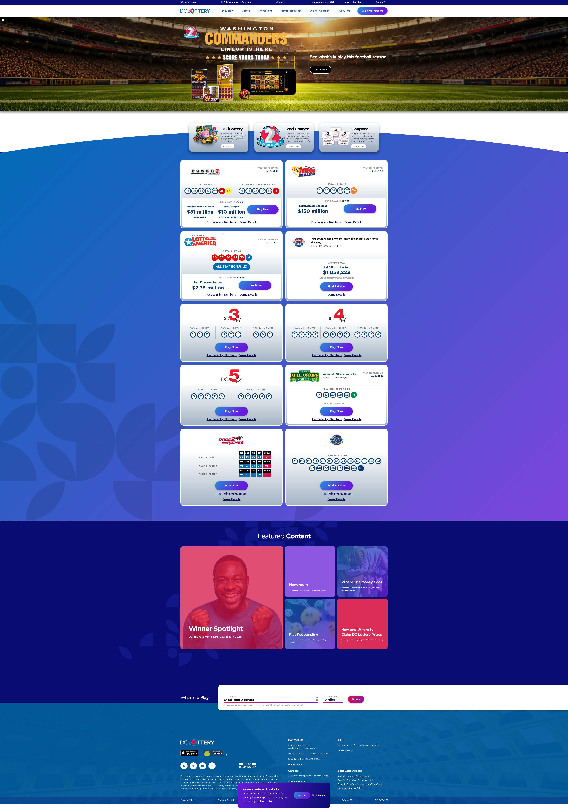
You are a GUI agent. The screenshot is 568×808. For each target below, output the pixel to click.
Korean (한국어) (365, 780)
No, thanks (317, 795)
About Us (344, 11)
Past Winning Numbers (221, 222)
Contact (280, 2)
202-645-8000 (296, 754)
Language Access (319, 2)
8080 (317, 759)
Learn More (321, 70)
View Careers (295, 781)
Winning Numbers (372, 11)
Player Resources (291, 11)
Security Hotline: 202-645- (301, 759)
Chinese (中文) (363, 776)
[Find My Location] (317, 697)
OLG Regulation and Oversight (236, 2)
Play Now (228, 11)
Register (356, 2)
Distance (332, 697)
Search (379, 2)
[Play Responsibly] (247, 766)
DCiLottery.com (188, 2)
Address (232, 697)
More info (266, 801)
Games (246, 11)
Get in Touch (295, 765)
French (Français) (347, 780)
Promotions (265, 11)
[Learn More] (242, 64)
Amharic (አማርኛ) (346, 776)
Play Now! (228, 146)
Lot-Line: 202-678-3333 (319, 754)
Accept (302, 795)
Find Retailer (336, 286)
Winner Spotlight (320, 11)
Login (347, 2)
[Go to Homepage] (195, 11)
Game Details (248, 222)
